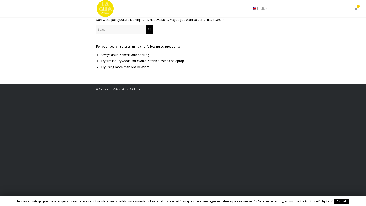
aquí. (330, 201)
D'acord (341, 201)
